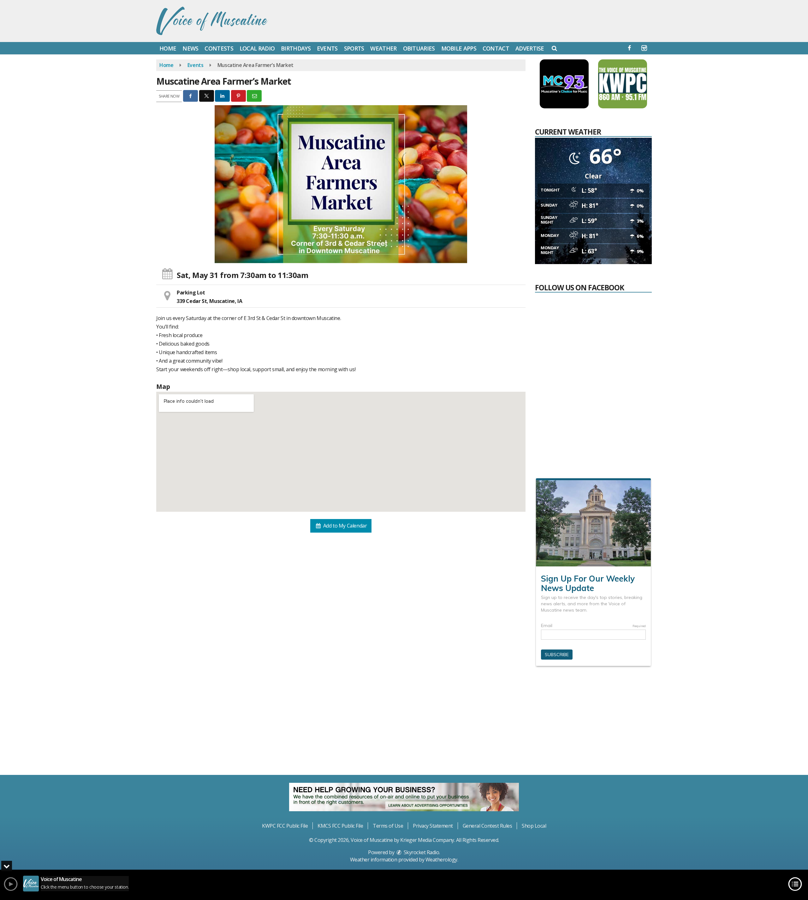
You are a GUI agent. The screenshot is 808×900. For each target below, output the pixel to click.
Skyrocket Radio (420, 852)
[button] (554, 48)
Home (167, 48)
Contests (219, 48)
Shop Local (534, 825)
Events (327, 48)
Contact (496, 48)
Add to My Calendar (344, 525)
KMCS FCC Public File (340, 825)
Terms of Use (388, 825)
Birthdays (296, 48)
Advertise (529, 48)
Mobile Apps (458, 48)
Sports (354, 48)
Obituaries (419, 48)
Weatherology (441, 859)
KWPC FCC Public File (285, 825)
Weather (383, 48)
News (190, 48)
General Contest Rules (487, 825)
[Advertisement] (593, 723)
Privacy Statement (433, 825)
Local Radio (257, 48)
